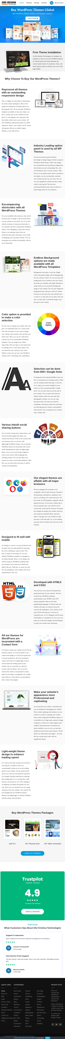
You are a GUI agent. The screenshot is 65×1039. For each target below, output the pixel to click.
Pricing (36, 3)
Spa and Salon (41, 1012)
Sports (39, 1015)
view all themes (33, 853)
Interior (27, 1002)
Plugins (39, 999)
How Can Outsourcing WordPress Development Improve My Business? (55, 996)
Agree (47, 1037)
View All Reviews (32, 911)
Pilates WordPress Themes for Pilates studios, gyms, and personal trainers (57, 1007)
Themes (29, 3)
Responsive (40, 1007)
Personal (39, 994)
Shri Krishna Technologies (26, 1036)
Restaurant (40, 1010)
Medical (27, 1010)
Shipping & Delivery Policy (7, 1019)
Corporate (17, 1012)
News (27, 1021)
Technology (40, 1018)
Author (16, 994)
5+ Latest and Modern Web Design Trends (55, 1015)
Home (21, 3)
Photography (41, 996)
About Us (4, 994)
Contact (44, 3)
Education (17, 1026)
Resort (39, 1004)
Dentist (16, 1015)
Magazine (28, 1007)
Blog (2, 996)
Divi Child (17, 1018)
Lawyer (27, 1004)
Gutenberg (28, 996)
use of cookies (40, 1037)
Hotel (27, 999)
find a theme (32, 18)
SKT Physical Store (32, 844)
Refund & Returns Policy (7, 1011)
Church (16, 1007)
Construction (18, 1010)
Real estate (17, 991)
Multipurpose (29, 1012)
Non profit (28, 1026)
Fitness (27, 994)
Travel (39, 1021)
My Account (59, 3)
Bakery (16, 999)
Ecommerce (17, 1023)
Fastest (27, 991)
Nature (27, 1018)
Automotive (17, 996)
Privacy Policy (5, 1002)
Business (17, 1004)
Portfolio (39, 1002)
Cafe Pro (12, 844)
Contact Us (4, 1015)
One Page (40, 991)
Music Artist (29, 1015)
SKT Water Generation (52, 844)
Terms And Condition (4, 1006)
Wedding (39, 1023)
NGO (27, 1023)
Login (3, 999)
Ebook (16, 1021)
